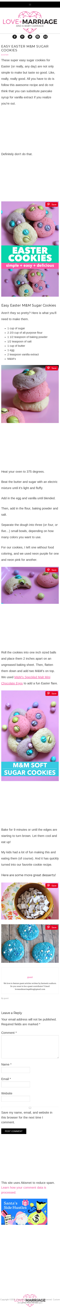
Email (6, 1079)
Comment (9, 1032)
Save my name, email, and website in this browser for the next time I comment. (26, 1117)
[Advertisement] (24, 1268)
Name (6, 1064)
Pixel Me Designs (34, 1303)
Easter (4, 55)
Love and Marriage (30, 22)
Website (6, 1093)
